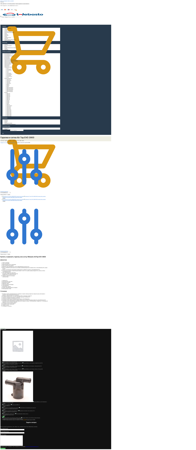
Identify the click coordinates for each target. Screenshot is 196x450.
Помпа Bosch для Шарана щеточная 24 (10, 408)
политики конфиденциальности (32, 446)
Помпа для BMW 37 (6, 405)
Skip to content (11, 0)
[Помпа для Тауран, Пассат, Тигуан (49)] (22, 368)
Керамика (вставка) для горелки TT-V (9, 411)
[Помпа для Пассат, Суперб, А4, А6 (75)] (22, 362)
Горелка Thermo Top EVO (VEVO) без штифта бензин (12, 418)
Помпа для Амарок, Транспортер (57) (9, 366)
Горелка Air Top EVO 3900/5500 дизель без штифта (12, 197)
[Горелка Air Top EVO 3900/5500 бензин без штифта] (24, 199)
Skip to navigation (3, 0)
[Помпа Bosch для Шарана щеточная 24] (19, 407)
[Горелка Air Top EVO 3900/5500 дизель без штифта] (24, 196)
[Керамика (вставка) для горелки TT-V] (18, 410)
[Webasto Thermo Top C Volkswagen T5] (17, 360)
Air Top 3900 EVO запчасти (9, 142)
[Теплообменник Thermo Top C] (15, 413)
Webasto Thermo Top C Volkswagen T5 (9, 361)
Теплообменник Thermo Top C (8, 414)
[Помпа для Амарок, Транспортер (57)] (22, 365)
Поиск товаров (5, 17)
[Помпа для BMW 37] (11, 404)
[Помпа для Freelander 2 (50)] (24, 401)
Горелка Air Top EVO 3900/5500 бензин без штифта (12, 200)
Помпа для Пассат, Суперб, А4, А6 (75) (9, 363)
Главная (2, 142)
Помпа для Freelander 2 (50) (7, 402)
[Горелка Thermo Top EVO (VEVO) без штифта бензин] (21, 417)
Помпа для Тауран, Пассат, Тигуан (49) (10, 369)
